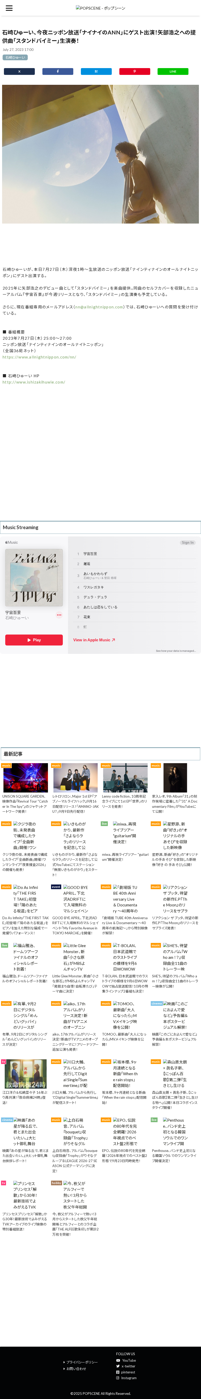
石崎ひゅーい (15, 57)
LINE (173, 71)
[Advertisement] (100, 244)
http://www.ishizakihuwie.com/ (34, 382)
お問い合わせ (76, 1369)
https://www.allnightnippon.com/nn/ (40, 357)
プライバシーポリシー (82, 1362)
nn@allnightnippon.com (99, 306)
